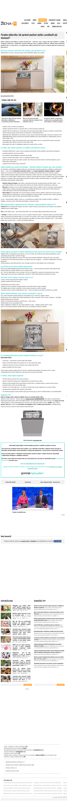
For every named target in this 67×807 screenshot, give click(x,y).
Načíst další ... (27, 685)
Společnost (25, 23)
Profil (43, 26)
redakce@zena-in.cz (38, 750)
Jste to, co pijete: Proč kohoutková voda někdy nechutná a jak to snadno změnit (48, 793)
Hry (48, 26)
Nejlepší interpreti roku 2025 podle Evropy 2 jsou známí (18, 793)
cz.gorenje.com (37, 440)
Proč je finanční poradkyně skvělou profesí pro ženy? (17, 791)
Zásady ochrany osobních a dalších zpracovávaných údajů (20, 765)
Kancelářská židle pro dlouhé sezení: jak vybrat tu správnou (48, 791)
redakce (24, 748)
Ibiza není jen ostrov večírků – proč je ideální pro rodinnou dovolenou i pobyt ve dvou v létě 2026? (18, 785)
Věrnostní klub (56, 26)
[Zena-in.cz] (10, 23)
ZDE (26, 747)
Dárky (34, 20)
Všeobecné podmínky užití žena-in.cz (15, 762)
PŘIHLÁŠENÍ (33, 541)
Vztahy (46, 23)
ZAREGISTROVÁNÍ (25, 541)
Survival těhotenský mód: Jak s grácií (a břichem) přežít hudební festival (18, 783)
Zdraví (52, 23)
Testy (33, 23)
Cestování (27, 20)
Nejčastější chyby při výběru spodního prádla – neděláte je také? (48, 788)
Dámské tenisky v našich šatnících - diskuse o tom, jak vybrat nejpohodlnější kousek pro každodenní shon (48, 785)
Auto (58, 23)
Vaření (39, 23)
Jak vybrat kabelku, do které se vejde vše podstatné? (17, 788)
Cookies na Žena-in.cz (11, 768)
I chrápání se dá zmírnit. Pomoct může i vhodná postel (47, 783)
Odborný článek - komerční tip (52, 482)
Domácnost (42, 20)
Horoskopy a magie (54, 20)
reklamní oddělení (39, 755)
